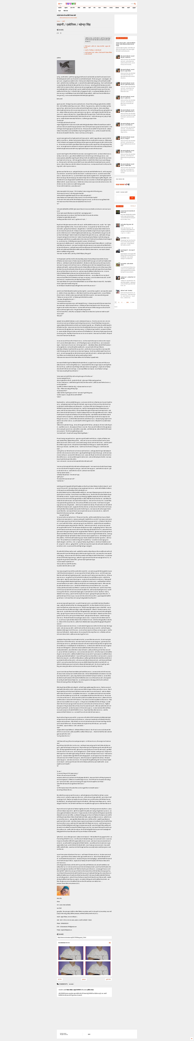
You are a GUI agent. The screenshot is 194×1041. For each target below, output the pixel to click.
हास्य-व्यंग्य (72, 7)
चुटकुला (134, 7)
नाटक (99, 7)
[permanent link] (60, 33)
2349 (127, 302)
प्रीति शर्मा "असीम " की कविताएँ (126, 290)
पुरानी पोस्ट (108, 979)
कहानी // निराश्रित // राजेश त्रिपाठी (93, 50)
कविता (79, 7)
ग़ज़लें (89, 7)
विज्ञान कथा (66, 10)
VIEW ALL (132, 205)
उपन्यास (111, 7)
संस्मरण (105, 7)
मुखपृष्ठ (89, 1034)
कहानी (128, 7)
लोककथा (117, 7)
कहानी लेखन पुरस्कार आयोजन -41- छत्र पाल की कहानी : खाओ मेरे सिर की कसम (70, 955)
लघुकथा (65, 7)
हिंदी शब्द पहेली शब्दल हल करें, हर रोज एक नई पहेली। (68, 17)
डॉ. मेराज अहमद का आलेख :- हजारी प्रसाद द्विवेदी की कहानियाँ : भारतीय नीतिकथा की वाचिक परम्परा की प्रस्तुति (125, 44)
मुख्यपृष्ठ (84, 979)
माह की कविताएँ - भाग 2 (125, 238)
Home (58, 21)
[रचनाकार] (70, 4)
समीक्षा (123, 7)
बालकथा (59, 7)
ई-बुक (59, 10)
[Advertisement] (125, 23)
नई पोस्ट (60, 979)
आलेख (84, 7)
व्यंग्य (94, 7)
